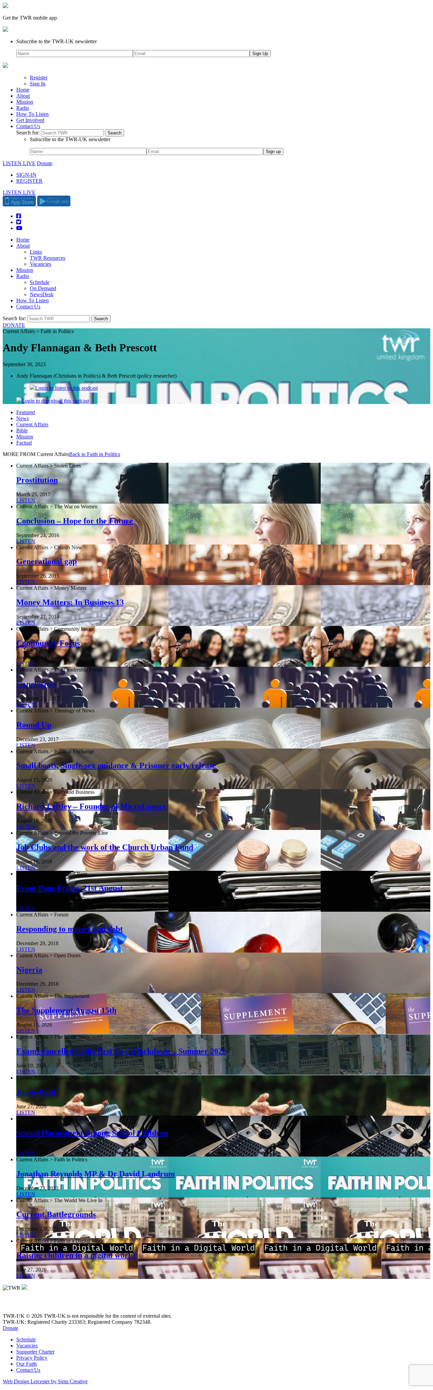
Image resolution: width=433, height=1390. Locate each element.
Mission (24, 102)
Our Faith (26, 1364)
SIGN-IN (26, 175)
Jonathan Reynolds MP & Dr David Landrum (95, 1173)
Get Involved (30, 120)
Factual (24, 443)
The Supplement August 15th (66, 1010)
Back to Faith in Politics (94, 454)
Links (36, 252)
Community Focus (48, 643)
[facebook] (21, 1304)
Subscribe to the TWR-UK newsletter (56, 41)
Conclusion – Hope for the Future (74, 520)
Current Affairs (32, 424)
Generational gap (46, 561)
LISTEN (25, 500)
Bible (22, 430)
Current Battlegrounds (56, 1214)
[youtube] (40, 1304)
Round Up (33, 725)
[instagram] (30, 1304)
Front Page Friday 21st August (69, 888)
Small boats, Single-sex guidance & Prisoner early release (116, 765)
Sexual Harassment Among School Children (92, 1133)
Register (38, 77)
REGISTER (29, 181)
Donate (44, 163)
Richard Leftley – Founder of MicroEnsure (91, 806)
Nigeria (29, 969)
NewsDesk (41, 294)
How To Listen (32, 114)
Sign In (37, 83)
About (23, 96)
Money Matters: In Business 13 (70, 602)
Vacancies (40, 264)
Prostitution (37, 480)
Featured (25, 412)
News (22, 418)
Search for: (28, 132)
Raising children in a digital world (75, 1255)
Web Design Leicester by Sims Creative (45, 1381)
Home (22, 90)
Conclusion (35, 684)
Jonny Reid (35, 1092)
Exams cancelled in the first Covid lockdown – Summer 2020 (121, 1051)
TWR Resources (47, 258)
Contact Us (28, 126)
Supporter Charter (35, 1352)
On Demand (43, 288)
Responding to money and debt (69, 929)
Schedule (39, 282)
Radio (22, 108)
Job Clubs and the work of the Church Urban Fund (104, 847)
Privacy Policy (31, 1358)
